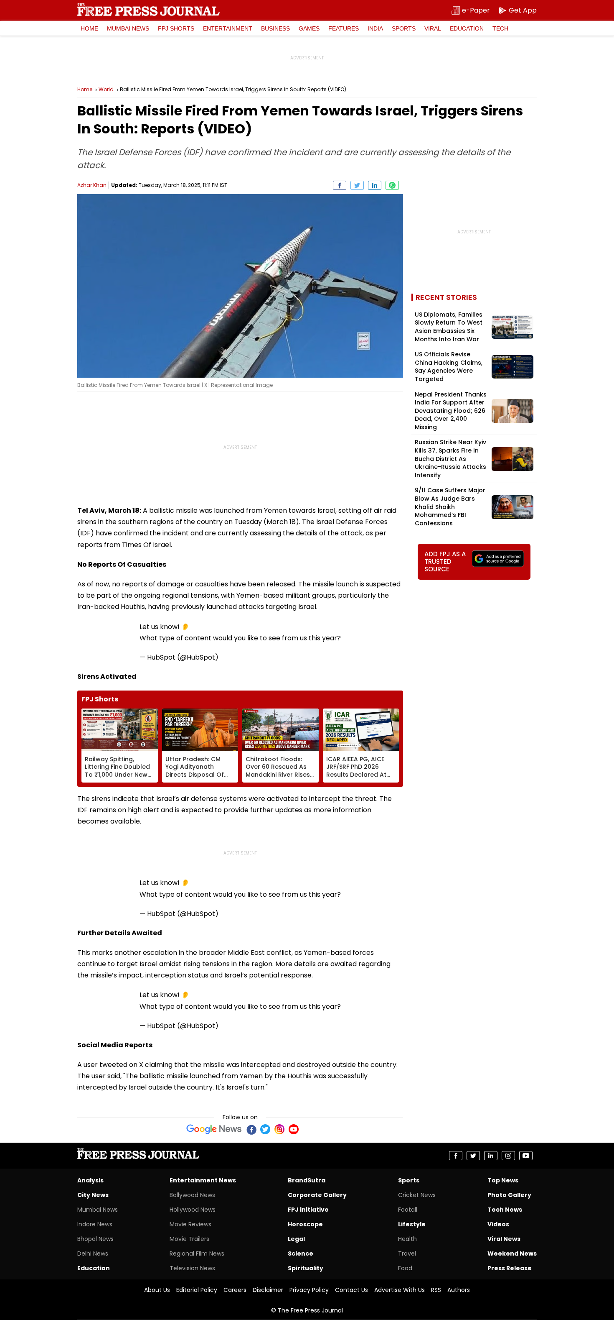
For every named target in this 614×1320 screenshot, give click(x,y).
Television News (192, 1268)
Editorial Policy (196, 1290)
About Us (157, 1290)
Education (467, 28)
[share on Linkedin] (374, 185)
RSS (436, 1290)
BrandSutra (306, 1180)
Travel (407, 1253)
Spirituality (305, 1268)
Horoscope (305, 1224)
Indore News (94, 1224)
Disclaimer (268, 1290)
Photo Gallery (509, 1195)
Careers (234, 1290)
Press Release (509, 1268)
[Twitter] (265, 1129)
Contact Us (351, 1290)
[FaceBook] (251, 1129)
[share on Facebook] (339, 185)
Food (405, 1268)
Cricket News (417, 1195)
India (375, 28)
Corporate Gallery (317, 1195)
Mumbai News (128, 28)
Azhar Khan (92, 185)
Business (275, 28)
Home (89, 28)
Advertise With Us (399, 1290)
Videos (498, 1224)
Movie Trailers (189, 1239)
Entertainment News (203, 1180)
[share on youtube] (526, 1155)
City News (93, 1195)
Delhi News (92, 1253)
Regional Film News (197, 1253)
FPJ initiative (308, 1209)
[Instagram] (279, 1129)
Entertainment (227, 28)
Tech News (504, 1209)
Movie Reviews (190, 1224)
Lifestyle (412, 1224)
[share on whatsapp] (392, 185)
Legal (296, 1239)
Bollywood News (192, 1195)
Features (343, 28)
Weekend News (512, 1253)
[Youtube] (294, 1129)
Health (407, 1239)
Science (300, 1253)
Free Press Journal (148, 9)
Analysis (90, 1180)
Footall (407, 1209)
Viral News (503, 1239)
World (106, 89)
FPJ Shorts (176, 28)
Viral (432, 28)
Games (309, 28)
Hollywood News (193, 1209)
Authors (458, 1290)
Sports (404, 28)
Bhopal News (95, 1239)
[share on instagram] (508, 1155)
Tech (500, 28)
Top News (502, 1180)
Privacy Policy (309, 1290)
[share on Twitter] (357, 185)
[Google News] (214, 1129)
